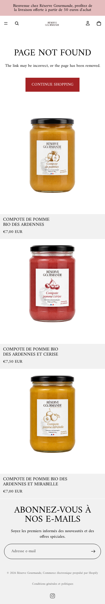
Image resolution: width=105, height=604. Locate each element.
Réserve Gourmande (29, 573)
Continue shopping (52, 84)
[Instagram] (52, 596)
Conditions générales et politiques (52, 584)
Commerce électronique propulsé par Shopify (70, 573)
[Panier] (98, 23)
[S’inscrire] (93, 551)
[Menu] (6, 23)
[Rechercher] (16, 23)
